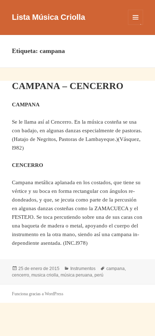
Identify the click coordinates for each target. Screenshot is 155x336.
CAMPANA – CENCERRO (67, 86)
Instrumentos (83, 268)
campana (115, 268)
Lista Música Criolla (48, 17)
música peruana (76, 275)
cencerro (20, 275)
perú (98, 275)
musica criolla (44, 275)
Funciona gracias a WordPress (37, 293)
